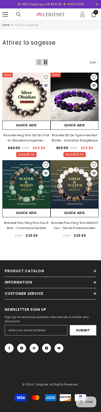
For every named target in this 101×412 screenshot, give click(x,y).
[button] (39, 62)
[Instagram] (21, 348)
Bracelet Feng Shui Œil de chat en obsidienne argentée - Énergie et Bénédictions (26, 138)
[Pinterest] (34, 348)
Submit (83, 330)
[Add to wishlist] (45, 77)
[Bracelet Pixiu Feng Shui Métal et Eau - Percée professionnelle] (74, 184)
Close (97, 4)
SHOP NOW (75, 4)
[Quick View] (45, 85)
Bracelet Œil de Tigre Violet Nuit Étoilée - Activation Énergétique (75, 137)
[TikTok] (46, 348)
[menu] (5, 14)
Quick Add (26, 125)
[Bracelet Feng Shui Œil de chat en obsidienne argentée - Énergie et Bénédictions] (26, 97)
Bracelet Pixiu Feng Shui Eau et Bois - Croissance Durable (26, 225)
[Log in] (82, 14)
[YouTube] (58, 348)
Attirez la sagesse (27, 25)
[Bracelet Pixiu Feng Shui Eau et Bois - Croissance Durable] (26, 184)
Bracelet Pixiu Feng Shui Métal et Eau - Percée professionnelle (74, 225)
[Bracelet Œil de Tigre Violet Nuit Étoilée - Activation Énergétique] (74, 97)
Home (6, 25)
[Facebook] (9, 348)
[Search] (18, 14)
